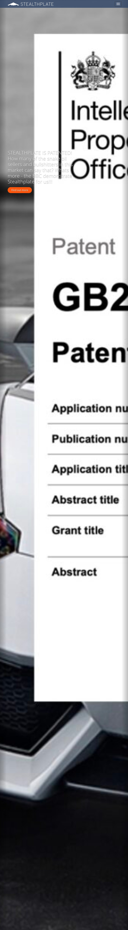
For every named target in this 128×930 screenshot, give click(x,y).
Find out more (19, 190)
